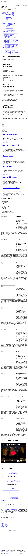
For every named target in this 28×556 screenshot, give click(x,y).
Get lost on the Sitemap (10, 51)
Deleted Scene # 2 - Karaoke (11, 39)
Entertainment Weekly (10, 30)
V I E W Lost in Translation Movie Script (11, 481)
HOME (8, 12)
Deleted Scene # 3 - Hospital (11, 40)
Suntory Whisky (4, 525)
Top (1, 554)
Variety (7, 29)
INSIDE (8, 13)
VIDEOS (8, 34)
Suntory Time (9, 18)
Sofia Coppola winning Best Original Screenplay (11, 46)
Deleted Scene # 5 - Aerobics (11, 42)
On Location (8, 17)
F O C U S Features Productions (10, 473)
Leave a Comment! (9, 48)
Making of (7, 36)
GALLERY (9, 31)
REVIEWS (9, 23)
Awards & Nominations (11, 22)
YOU (8, 47)
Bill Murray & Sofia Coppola (11, 44)
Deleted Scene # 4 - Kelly (10, 41)
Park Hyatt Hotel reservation (7, 526)
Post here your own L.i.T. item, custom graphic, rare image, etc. (12, 53)
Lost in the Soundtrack (11, 15)
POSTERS (10, 33)
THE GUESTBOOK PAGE (13, 509)
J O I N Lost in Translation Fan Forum (11, 489)
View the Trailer (8, 35)
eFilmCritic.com (9, 28)
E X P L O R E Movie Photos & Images (10, 497)
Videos (2, 523)
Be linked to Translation (10, 50)
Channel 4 (8, 25)
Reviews (3, 522)
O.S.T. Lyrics (4, 524)
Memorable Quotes (10, 20)
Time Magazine (9, 24)
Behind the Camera (10, 14)
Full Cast (8, 19)
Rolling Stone (9, 26)
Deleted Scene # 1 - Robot (11, 37)
